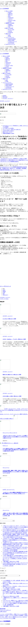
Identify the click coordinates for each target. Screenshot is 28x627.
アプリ (2, 298)
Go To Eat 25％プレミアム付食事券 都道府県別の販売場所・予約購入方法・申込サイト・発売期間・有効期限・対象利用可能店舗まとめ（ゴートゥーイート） (13, 168)
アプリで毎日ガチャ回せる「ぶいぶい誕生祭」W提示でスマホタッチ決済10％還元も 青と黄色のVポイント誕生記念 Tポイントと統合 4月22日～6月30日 (15, 449)
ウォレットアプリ (7, 82)
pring (6, 80)
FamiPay (7, 69)
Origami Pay (8, 62)
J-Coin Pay (7, 77)
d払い (6, 61)
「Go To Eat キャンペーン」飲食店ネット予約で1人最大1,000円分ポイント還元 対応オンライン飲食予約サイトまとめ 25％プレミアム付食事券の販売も (14, 160)
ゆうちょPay (8, 74)
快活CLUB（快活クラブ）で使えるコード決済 (12, 374)
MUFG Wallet (8, 85)
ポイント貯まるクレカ (5, 286)
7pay (6, 71)
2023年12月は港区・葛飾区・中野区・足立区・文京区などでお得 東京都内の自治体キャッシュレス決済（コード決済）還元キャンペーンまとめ (15, 471)
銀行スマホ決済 (6, 73)
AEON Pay (7, 70)
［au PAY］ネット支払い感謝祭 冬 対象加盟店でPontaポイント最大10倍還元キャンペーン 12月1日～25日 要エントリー (15, 540)
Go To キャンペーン (7, 89)
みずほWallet (8, 87)
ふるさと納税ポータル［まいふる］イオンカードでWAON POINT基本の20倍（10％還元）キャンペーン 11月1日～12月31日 (15, 564)
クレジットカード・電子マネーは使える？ (12, 129)
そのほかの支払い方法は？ (8, 130)
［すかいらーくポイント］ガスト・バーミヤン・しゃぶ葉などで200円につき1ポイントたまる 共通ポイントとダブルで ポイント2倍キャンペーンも (15, 436)
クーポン (6, 298)
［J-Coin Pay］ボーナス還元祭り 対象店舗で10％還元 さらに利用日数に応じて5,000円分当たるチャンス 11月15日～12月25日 (15, 553)
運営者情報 (2, 608)
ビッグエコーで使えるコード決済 (9, 318)
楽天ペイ (7, 60)
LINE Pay (7, 58)
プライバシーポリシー (5, 610)
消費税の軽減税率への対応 (8, 133)
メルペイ (7, 64)
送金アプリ (5, 78)
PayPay (7, 57)
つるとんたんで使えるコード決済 (11, 596)
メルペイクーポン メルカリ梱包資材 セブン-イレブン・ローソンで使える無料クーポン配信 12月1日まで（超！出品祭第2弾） (15, 603)
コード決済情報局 (4, 8)
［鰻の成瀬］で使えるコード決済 (11, 561)
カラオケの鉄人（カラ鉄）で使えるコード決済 (12, 396)
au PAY (7, 66)
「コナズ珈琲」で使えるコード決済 (11, 589)
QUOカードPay (9, 65)
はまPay (7, 76)
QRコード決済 (6, 56)
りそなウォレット (9, 86)
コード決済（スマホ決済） (8, 128)
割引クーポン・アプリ (7, 132)
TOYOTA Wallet (9, 84)
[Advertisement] (14, 270)
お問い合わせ (3, 611)
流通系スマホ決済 (7, 68)
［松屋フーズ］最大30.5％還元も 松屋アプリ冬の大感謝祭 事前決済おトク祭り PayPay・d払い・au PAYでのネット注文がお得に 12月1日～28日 (15, 514)
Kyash (6, 81)
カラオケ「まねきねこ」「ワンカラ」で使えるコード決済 (14, 339)
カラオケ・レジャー (5, 297)
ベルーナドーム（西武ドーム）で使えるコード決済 (15, 600)
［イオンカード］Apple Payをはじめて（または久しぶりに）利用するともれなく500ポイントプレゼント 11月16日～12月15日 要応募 (15, 549)
